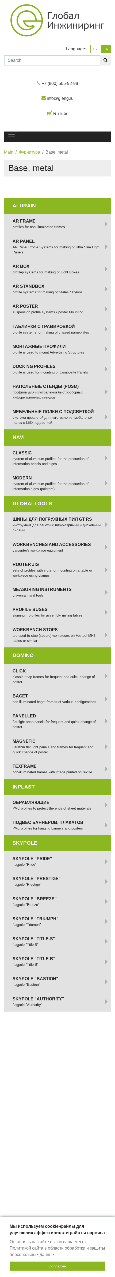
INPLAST (24, 787)
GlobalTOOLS (32, 503)
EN (106, 49)
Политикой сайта (26, 1248)
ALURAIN (24, 205)
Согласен (57, 1266)
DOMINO (23, 655)
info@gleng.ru (60, 98)
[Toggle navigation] (11, 137)
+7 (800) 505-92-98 (60, 83)
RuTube (60, 114)
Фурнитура (29, 152)
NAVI (19, 437)
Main (8, 152)
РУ (95, 49)
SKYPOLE (25, 843)
